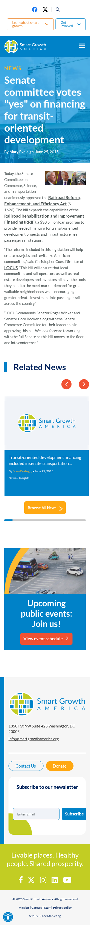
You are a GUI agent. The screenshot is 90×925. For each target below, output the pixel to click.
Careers (37, 907)
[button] (56, 9)
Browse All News (42, 507)
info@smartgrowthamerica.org (33, 738)
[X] (45, 9)
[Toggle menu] (82, 46)
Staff (47, 907)
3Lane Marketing (50, 916)
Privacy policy (62, 907)
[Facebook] (35, 9)
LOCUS (11, 267)
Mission (24, 907)
